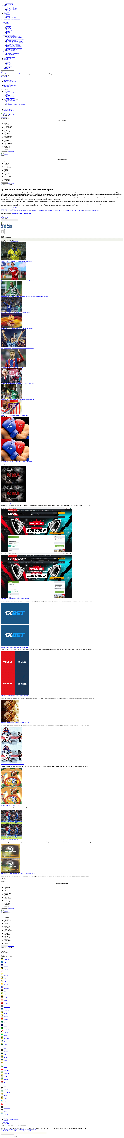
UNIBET (7, 140)
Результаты (6, 5)
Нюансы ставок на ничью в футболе (9, 839)
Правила (5, 1120)
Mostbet (5, 1041)
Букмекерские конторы (9, 35)
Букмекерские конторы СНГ (13, 44)
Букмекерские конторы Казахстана (14, 41)
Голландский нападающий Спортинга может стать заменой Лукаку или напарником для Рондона (24, 296)
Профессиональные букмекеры (14, 46)
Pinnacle (6, 966)
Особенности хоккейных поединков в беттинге (12, 764)
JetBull (5, 1000)
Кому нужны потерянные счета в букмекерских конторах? (15, 722)
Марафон (7, 147)
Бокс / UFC (9, 28)
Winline (5, 1098)
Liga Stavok (6, 1022)
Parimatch (6, 1013)
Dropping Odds (9, 4)
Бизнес (8, 31)
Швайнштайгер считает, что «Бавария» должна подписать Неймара (17, 280)
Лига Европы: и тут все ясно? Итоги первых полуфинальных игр (17, 328)
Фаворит (7, 163)
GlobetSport (6, 1010)
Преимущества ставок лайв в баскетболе (11, 805)
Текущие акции (10, 55)
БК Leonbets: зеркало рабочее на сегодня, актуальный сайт (15, 598)
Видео (5, 13)
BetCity (7, 172)
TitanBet (6, 975)
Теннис (8, 24)
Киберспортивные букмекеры (13, 49)
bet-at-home (8, 127)
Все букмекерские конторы (13, 36)
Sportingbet (7, 139)
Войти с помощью (5, 224)
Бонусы (5, 51)
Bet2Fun (6, 1032)
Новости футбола (23, 73)
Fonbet (5, 1057)
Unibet (5, 994)
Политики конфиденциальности (11, 1119)
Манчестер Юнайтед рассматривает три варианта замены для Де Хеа (17, 399)
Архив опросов (4, 154)
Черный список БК (11, 50)
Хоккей (8, 27)
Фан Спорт (6, 1029)
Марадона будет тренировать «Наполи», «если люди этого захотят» (17, 348)
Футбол (8, 23)
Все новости (4, 76)
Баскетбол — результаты (12, 9)
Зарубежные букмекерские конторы (15, 39)
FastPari (5, 1035)
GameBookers (7, 1007)
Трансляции (6, 12)
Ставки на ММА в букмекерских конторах (11, 503)
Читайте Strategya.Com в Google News (10, 207)
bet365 (5, 1067)
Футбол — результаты (11, 7)
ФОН (6, 164)
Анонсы (8, 16)
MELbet (6, 1051)
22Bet (5, 1054)
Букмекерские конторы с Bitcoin (14, 48)
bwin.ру (5, 1095)
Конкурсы (5, 68)
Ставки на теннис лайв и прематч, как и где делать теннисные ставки (18, 873)
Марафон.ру (7, 1082)
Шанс (6, 166)
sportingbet (7, 179)
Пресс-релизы (9, 33)
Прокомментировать (17, 213)
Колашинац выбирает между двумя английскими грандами (15, 312)
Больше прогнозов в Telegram (8, 209)
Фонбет (5, 1104)
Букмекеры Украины (11, 40)
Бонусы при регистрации (12, 53)
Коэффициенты (7, 1)
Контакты (5, 1118)
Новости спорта (14, 73)
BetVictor (6, 1076)
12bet (6, 170)
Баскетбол (8, 26)
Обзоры (8, 14)
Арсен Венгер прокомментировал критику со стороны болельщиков (17, 383)
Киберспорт (9, 67)
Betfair (6, 129)
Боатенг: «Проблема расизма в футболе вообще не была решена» (16, 261)
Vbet (5, 972)
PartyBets (7, 134)
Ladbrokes (6, 1070)
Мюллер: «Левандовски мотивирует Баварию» (12, 367)
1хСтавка (6, 1101)
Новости (5, 22)
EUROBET (8, 173)
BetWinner (6, 1044)
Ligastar (5, 1060)
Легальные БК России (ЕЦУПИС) (14, 42)
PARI (5, 1086)
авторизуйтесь (4, 217)
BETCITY (6, 1114)
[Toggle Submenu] (17, 99)
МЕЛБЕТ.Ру (7, 1108)
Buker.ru (7, 123)
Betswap (6, 969)
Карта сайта (6, 1123)
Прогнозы (5, 59)
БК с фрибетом (10, 54)
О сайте (5, 1116)
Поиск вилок (9, 3)
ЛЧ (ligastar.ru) (8, 126)
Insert (15, 1136)
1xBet (5, 1048)
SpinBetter (6, 1038)
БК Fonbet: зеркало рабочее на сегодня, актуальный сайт (14, 695)
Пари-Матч (8, 146)
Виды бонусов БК (10, 57)
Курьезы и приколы (11, 17)
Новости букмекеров (11, 30)
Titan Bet (7, 144)
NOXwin (7, 133)
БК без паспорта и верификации (14, 45)
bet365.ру (6, 1079)
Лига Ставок (7, 1092)
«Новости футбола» (14, 241)
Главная (2, 73)
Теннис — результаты (11, 8)
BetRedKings (7, 981)
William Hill (8, 142)
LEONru (6, 1089)
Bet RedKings (8, 143)
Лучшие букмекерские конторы (14, 37)
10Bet (6, 149)
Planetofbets (8, 137)
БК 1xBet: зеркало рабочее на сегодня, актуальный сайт (14, 647)
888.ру (5, 1111)
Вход (2, 72)
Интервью (8, 32)
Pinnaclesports (8, 136)
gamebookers (8, 131)
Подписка (5, 1122)
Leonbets (7, 124)
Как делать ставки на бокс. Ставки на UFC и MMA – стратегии (16, 461)
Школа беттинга (7, 58)
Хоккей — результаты (11, 10)
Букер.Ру (7, 180)
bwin (6, 130)
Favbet (5, 1026)
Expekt (6, 174)
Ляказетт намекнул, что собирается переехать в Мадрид (14, 415)
